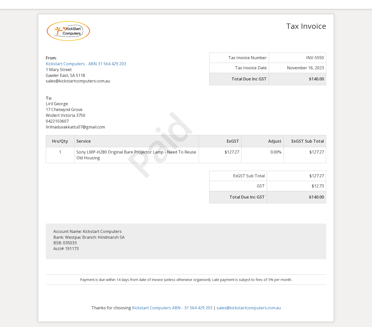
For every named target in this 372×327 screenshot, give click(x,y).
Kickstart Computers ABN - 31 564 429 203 (172, 308)
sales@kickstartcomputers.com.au (249, 308)
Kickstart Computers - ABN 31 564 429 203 (86, 64)
